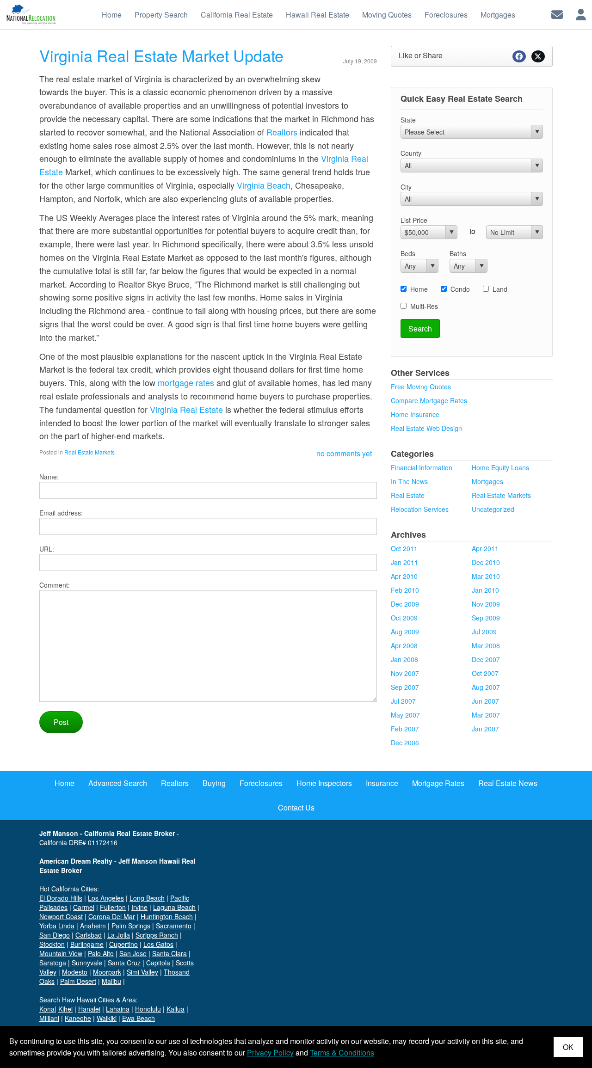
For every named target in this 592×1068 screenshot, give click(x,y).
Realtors (281, 132)
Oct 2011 (404, 548)
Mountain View (60, 953)
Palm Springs (130, 925)
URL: (46, 548)
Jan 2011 (404, 562)
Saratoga (52, 962)
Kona (47, 1008)
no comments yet (344, 453)
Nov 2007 (405, 673)
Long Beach (147, 897)
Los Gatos (158, 944)
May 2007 (405, 714)
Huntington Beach (167, 916)
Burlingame (87, 944)
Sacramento (173, 925)
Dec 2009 (405, 603)
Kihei (65, 1008)
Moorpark (107, 971)
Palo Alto (101, 953)
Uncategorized (493, 509)
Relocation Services (420, 509)
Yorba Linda (56, 925)
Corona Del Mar (111, 916)
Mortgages (487, 481)
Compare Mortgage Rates (429, 400)
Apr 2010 (404, 576)
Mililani (49, 1018)
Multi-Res (424, 306)
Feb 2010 (405, 590)
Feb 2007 (405, 728)
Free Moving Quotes (421, 386)
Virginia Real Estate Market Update (161, 55)
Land (500, 289)
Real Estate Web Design (426, 428)
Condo (460, 289)
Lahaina (118, 1008)
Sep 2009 (486, 617)
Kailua (175, 1008)
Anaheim (93, 925)
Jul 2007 (403, 701)
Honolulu (148, 1008)
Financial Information (421, 467)
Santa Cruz (124, 962)
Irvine (139, 907)
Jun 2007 (485, 701)
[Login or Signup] (581, 13)
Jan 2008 (404, 659)
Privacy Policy (270, 1052)
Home (419, 289)
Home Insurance (415, 414)
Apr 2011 (485, 548)
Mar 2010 (486, 576)
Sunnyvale (87, 962)
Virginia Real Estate (186, 409)
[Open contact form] (557, 13)
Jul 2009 (484, 631)
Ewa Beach (138, 1018)
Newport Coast (61, 916)
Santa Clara (169, 953)
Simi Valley (142, 971)
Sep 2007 (405, 687)
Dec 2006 (405, 742)
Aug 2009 (405, 631)
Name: (49, 476)
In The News (409, 481)
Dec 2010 (486, 562)
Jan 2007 (485, 728)
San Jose (133, 953)
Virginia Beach (263, 185)
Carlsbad (88, 934)
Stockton (52, 944)
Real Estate (408, 495)
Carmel (83, 907)
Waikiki (107, 1018)
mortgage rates (186, 382)
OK (568, 1047)
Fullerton (113, 907)
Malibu (111, 981)
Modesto (74, 971)
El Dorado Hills (60, 897)
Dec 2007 (486, 659)
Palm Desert (78, 981)
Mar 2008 (486, 645)
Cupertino (123, 944)
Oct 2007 (485, 673)
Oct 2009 (404, 617)
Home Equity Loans (500, 467)
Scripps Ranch (157, 934)
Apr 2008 (404, 645)
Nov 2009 (486, 603)
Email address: (61, 512)
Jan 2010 (485, 590)
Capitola (158, 962)
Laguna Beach (174, 907)
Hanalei (89, 1008)
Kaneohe (78, 1018)
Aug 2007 (486, 687)
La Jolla (118, 934)
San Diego (54, 934)
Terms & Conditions (342, 1052)
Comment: (54, 584)
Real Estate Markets (89, 452)
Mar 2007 (486, 714)
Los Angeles (106, 897)
